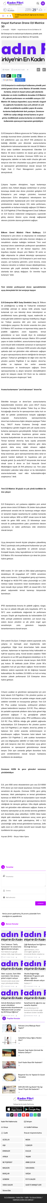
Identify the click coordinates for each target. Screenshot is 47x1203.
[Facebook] (8, 1115)
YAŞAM (13, 29)
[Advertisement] (23, 850)
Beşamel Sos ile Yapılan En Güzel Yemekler (31, 1076)
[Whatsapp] (35, 1115)
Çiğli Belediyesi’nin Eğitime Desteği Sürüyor (35, 945)
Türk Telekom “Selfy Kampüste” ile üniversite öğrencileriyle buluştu (11, 947)
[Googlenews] (31, 1115)
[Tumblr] (39, 1115)
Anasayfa (6, 29)
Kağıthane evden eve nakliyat (23, 1199)
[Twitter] (11, 1115)
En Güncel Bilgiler (36, 1197)
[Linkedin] (19, 1115)
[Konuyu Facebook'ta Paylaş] (3, 76)
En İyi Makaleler (9, 1197)
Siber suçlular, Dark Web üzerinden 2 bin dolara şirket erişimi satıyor (11, 976)
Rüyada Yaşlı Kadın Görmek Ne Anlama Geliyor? (30, 1051)
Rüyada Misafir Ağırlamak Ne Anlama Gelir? (29, 15)
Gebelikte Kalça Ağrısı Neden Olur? (30, 1039)
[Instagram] (15, 1115)
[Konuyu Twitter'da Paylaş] (8, 76)
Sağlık (27, 1197)
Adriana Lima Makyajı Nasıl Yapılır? (29, 1026)
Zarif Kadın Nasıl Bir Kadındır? (30, 1062)
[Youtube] (23, 1115)
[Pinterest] (27, 1115)
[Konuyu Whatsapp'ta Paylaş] (14, 76)
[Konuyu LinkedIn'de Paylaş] (19, 76)
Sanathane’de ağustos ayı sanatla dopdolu (34, 1004)
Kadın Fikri (19, 1197)
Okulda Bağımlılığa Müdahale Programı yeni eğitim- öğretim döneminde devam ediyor (34, 977)
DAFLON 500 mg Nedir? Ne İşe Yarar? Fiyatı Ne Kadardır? (30, 1088)
